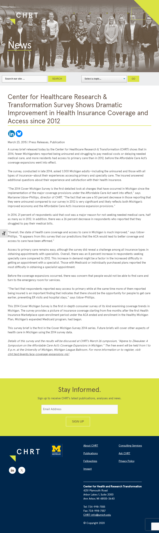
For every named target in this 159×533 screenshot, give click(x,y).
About (69, 13)
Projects (99, 13)
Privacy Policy (126, 461)
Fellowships (118, 13)
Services (83, 13)
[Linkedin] (11, 133)
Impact (87, 469)
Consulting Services (130, 445)
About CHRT (90, 445)
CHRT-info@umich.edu (97, 515)
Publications (90, 453)
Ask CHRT (138, 13)
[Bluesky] (19, 133)
